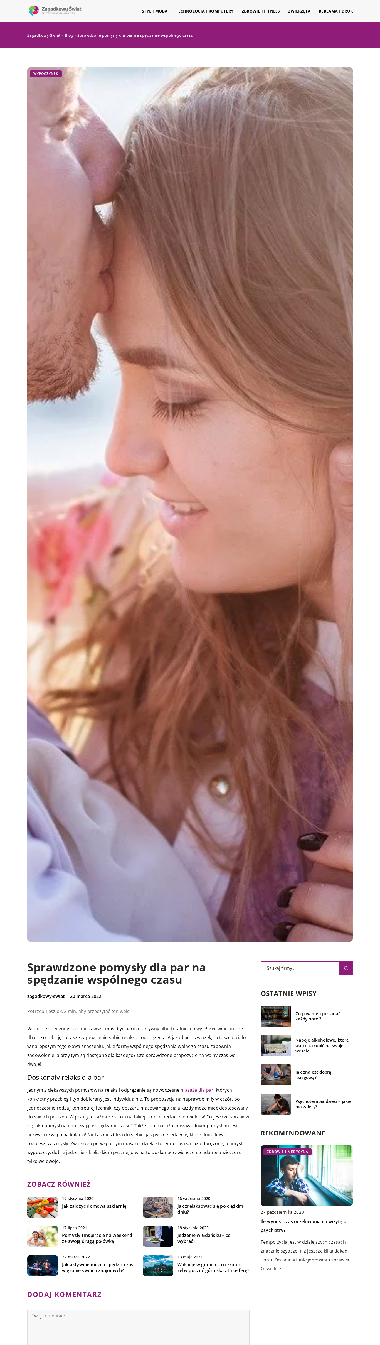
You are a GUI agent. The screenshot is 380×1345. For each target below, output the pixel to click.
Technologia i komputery (204, 11)
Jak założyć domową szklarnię (94, 1206)
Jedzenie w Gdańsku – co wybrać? (204, 1238)
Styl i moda (154, 11)
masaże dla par (197, 1090)
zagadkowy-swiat (46, 996)
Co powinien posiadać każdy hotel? (317, 1016)
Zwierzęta (299, 11)
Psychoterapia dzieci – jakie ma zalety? (323, 1104)
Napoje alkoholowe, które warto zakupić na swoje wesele (322, 1045)
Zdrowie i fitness (261, 11)
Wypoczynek (45, 73)
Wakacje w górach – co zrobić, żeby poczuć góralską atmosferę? (213, 1267)
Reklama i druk (336, 11)
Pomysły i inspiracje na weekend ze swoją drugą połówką (97, 1238)
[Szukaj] (346, 968)
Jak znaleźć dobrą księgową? (313, 1074)
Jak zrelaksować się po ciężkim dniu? (210, 1209)
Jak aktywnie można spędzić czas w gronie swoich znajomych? (97, 1267)
